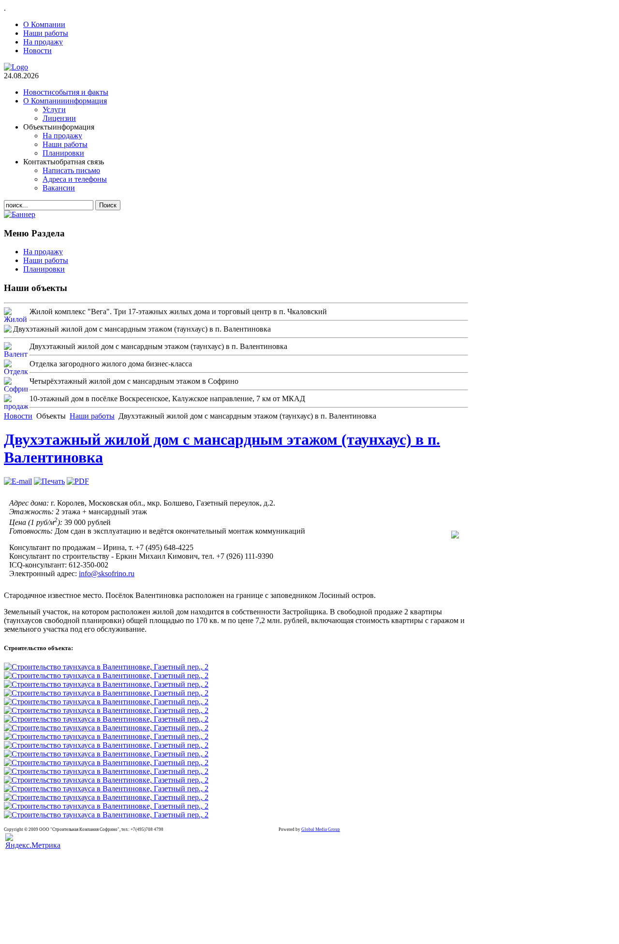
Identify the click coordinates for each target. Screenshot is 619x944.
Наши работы (92, 416)
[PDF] (78, 481)
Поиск (108, 205)
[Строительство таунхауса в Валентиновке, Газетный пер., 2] (106, 667)
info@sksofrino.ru (106, 573)
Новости (18, 416)
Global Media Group (320, 829)
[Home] (16, 67)
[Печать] (49, 481)
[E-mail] (18, 481)
